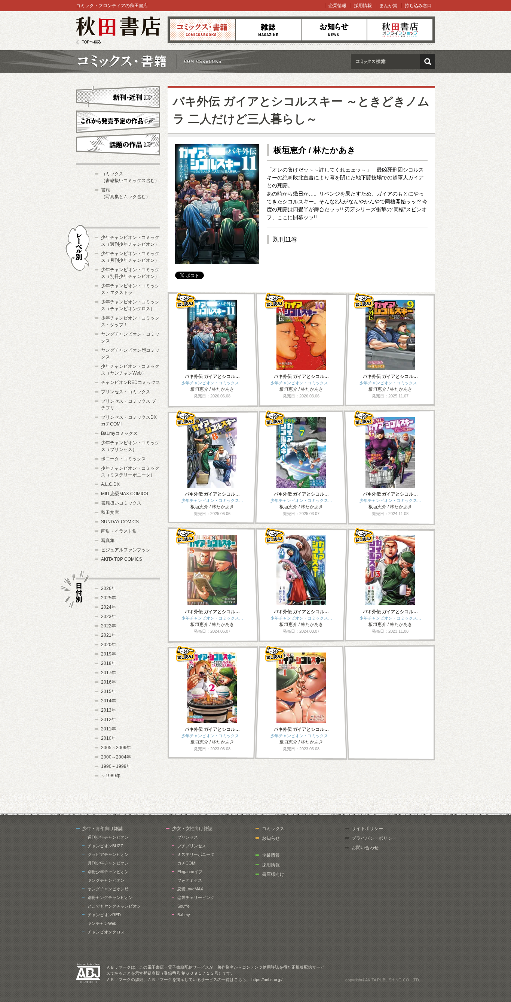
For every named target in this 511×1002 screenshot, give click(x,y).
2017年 (108, 672)
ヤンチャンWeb (102, 923)
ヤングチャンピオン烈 (108, 889)
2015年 (108, 691)
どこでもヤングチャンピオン (114, 906)
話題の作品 (118, 144)
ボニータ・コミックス (123, 458)
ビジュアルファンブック (125, 550)
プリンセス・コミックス (125, 391)
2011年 (108, 729)
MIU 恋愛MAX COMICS (124, 493)
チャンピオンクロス (106, 932)
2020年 (108, 644)
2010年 (108, 738)
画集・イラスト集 (119, 531)
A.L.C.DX (110, 484)
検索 (427, 61)
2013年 (108, 710)
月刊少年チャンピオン (108, 863)
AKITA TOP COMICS (121, 559)
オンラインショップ (399, 29)
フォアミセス (189, 880)
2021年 (108, 635)
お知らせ (334, 29)
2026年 (108, 588)
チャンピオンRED (104, 914)
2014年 (108, 700)
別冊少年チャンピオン (108, 871)
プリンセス (187, 837)
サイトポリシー (367, 828)
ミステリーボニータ (195, 854)
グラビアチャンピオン (108, 854)
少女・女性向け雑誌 (192, 828)
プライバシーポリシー (374, 838)
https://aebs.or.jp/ (266, 979)
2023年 (108, 616)
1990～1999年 (116, 766)
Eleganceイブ (189, 871)
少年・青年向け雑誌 (102, 828)
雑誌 (268, 29)
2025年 (108, 597)
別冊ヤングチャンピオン (110, 897)
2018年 (108, 663)
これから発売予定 (118, 120)
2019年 (108, 654)
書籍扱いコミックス (121, 503)
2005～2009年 (116, 747)
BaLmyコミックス (119, 433)
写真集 (107, 540)
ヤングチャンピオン (106, 880)
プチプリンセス (191, 846)
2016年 (108, 682)
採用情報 (363, 5)
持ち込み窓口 (418, 5)
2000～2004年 (116, 757)
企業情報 (337, 5)
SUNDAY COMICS (120, 521)
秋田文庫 (110, 512)
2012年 (108, 719)
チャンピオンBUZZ (105, 846)
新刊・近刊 (118, 96)
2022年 (108, 626)
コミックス (202, 29)
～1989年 (110, 775)
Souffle (183, 906)
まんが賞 (388, 5)
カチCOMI (186, 863)
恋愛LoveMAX (190, 889)
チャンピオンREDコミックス (130, 382)
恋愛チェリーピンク (195, 897)
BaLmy (183, 914)
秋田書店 (118, 30)
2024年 (108, 607)
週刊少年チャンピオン (108, 837)
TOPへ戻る (88, 42)
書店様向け (273, 874)
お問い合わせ (365, 847)
